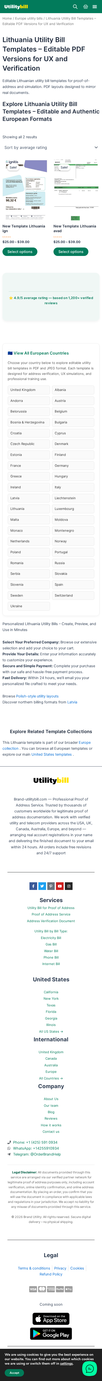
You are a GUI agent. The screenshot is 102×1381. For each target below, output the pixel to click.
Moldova (61, 520)
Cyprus (60, 433)
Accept (14, 1373)
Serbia (15, 574)
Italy (58, 487)
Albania (60, 390)
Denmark (61, 444)
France (15, 466)
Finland (60, 455)
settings (66, 1363)
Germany (62, 466)
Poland (15, 552)
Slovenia (16, 584)
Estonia (16, 455)
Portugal (61, 552)
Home (7, 18)
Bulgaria (61, 422)
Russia (60, 563)
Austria (60, 401)
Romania (16, 563)
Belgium (61, 411)
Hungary (61, 476)
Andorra (16, 401)
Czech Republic (22, 444)
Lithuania (17, 509)
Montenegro (64, 530)
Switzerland (64, 595)
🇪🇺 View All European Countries (38, 353)
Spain (59, 584)
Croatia (16, 433)
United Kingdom (22, 390)
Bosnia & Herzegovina (27, 422)
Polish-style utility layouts (37, 696)
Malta (14, 520)
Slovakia (61, 574)
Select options (19, 251)
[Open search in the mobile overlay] (75, 6)
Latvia (14, 498)
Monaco (16, 530)
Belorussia (18, 411)
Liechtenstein (65, 498)
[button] (94, 6)
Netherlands (19, 541)
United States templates (52, 754)
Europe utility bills (29, 18)
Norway (61, 541)
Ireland (15, 487)
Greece (16, 476)
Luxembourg (64, 509)
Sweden (16, 595)
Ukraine (16, 606)
